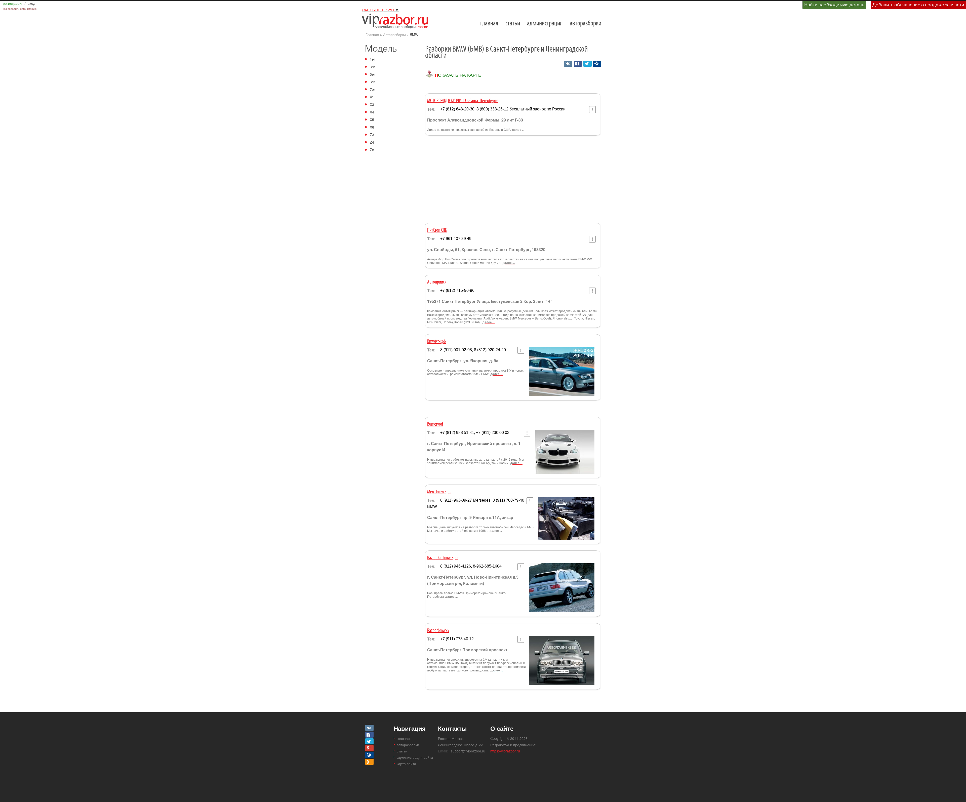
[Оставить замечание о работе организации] (592, 109)
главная (489, 23)
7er (372, 89)
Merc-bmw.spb (439, 492)
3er (372, 66)
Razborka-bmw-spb (442, 557)
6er (372, 81)
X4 (372, 111)
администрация (545, 23)
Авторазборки (394, 34)
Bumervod (435, 424)
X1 (372, 96)
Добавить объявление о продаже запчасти (918, 5)
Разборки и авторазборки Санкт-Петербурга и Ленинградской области (397, 20)
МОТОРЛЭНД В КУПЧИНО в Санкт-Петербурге (462, 100)
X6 (372, 127)
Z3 (372, 134)
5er (372, 74)
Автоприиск (436, 282)
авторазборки (585, 23)
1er (372, 59)
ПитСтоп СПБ (437, 230)
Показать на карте (458, 75)
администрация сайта (415, 757)
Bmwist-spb (436, 341)
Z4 (372, 142)
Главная (372, 34)
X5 (372, 119)
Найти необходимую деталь (834, 5)
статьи (512, 23)
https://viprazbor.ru (505, 750)
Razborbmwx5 (438, 630)
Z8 (372, 149)
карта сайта (406, 763)
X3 (372, 104)
